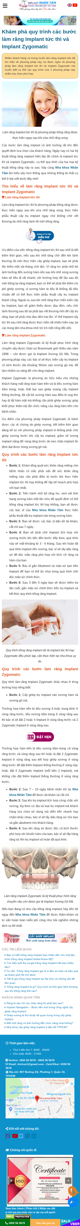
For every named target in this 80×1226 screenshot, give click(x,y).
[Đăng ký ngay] (40, 235)
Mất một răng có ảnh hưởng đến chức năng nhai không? (40, 1023)
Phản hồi (31, 1208)
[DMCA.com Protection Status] (18, 1216)
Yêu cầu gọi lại (45, 1223)
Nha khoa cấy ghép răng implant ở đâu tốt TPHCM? (37, 1027)
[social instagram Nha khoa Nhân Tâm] (28, 1136)
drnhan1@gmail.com (30, 1064)
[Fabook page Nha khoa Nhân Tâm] (9, 1136)
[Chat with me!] (73, 1194)
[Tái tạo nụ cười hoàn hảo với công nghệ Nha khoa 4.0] (40, 20)
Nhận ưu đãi (47, 1208)
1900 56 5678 (27, 1060)
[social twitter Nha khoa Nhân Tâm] (22, 1136)
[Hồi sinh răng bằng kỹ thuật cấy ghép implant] (40, 938)
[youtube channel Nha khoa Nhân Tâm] (15, 1136)
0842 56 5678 (46, 1060)
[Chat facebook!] (73, 1205)
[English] (70, 5)
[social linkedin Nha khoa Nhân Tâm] (35, 1136)
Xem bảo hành (15, 1208)
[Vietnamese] (75, 5)
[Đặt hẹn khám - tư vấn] (40, 737)
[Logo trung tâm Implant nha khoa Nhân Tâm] (37, 9)
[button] (5, 6)
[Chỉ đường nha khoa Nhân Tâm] (40, 1098)
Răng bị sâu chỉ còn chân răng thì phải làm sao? (35, 1003)
